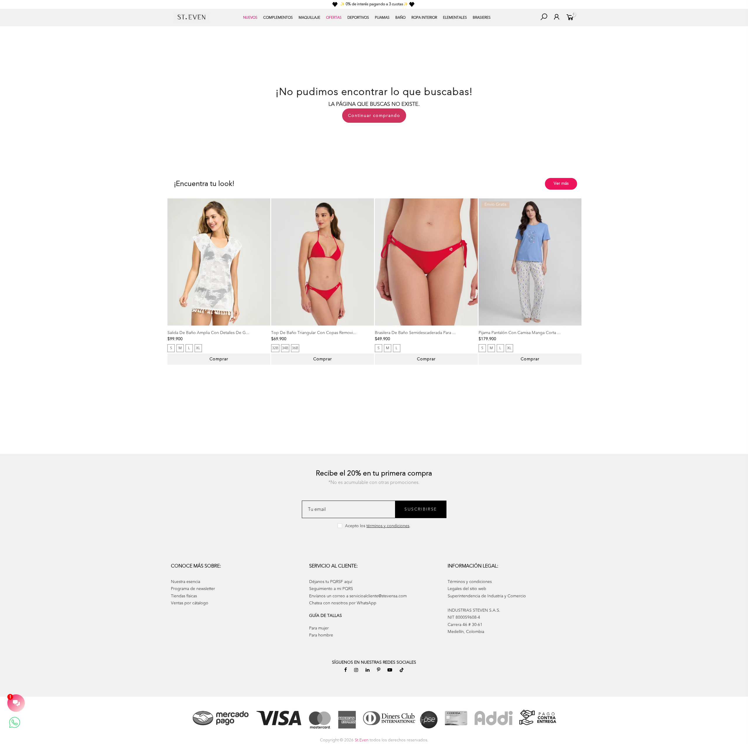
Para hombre (321, 635)
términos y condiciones (387, 526)
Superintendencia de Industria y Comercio (487, 596)
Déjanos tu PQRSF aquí (330, 581)
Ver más (561, 183)
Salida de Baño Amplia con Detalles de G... (208, 332)
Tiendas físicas (184, 596)
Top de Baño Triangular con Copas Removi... (313, 332)
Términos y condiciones (470, 581)
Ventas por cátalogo (189, 603)
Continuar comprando (374, 115)
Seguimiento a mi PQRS (331, 588)
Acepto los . (378, 526)
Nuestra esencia (185, 581)
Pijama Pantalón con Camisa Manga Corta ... (520, 332)
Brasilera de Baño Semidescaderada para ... (415, 332)
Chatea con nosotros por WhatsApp (342, 603)
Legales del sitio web (467, 588)
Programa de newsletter (193, 588)
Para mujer (319, 628)
